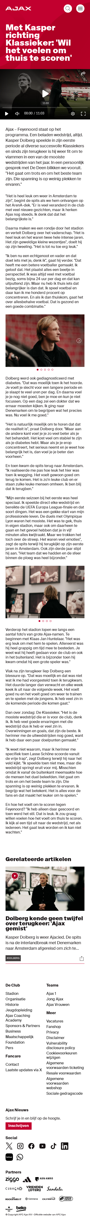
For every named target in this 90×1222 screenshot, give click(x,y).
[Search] (68, 8)
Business (13, 1031)
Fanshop (53, 1027)
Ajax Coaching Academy (18, 1018)
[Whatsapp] (20, 1157)
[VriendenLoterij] (34, 1189)
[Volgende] (74, 340)
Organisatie (15, 999)
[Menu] (80, 8)
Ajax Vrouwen (57, 1004)
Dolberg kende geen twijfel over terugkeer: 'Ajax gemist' (44, 923)
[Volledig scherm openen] (78, 321)
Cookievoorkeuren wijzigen (61, 1055)
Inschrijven (18, 1125)
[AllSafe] (66, 1199)
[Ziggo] (12, 1179)
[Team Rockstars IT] (13, 1199)
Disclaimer (55, 1038)
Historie (12, 1004)
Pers (9, 1048)
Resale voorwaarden (63, 1073)
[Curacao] (14, 1189)
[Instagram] (20, 1146)
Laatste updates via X (24, 1070)
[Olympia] (48, 1199)
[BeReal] (9, 1157)
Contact (12, 1064)
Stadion (12, 993)
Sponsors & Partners (23, 1026)
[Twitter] (9, 1146)
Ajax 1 (51, 993)
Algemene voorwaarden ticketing (65, 1065)
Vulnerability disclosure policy (60, 1045)
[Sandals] (55, 1189)
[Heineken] (9, 1209)
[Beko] (21, 1209)
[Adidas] (27, 1179)
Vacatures (54, 1021)
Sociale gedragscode (64, 1093)
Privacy (52, 1032)
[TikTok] (53, 1146)
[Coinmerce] (31, 1199)
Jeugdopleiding (19, 1010)
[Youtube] (42, 1146)
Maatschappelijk (19, 1037)
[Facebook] (31, 1146)
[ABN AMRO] (44, 1179)
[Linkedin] (64, 1146)
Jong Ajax (54, 999)
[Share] (81, 958)
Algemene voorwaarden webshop (57, 1083)
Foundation (15, 1042)
